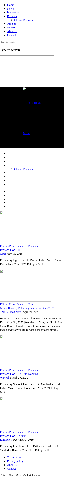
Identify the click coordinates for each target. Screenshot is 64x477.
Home (10, 5)
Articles (11, 23)
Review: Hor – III (10, 250)
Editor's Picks (7, 246)
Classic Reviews (23, 20)
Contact (11, 35)
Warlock (4, 377)
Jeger (3, 253)
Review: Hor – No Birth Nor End (19, 374)
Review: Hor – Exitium (13, 436)
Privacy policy (15, 461)
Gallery (11, 27)
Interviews (13, 12)
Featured (21, 246)
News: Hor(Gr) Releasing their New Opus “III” (27, 308)
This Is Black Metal (11, 312)
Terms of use (14, 457)
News (10, 8)
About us (12, 31)
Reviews (12, 16)
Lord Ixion (6, 439)
